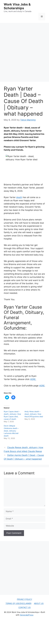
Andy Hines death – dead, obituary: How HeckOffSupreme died (33, 414)
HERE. (33, 379)
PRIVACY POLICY (24, 599)
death (19, 197)
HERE (42, 385)
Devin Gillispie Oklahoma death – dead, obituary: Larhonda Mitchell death (11, 431)
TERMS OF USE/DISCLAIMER (18, 603)
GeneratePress (26, 615)
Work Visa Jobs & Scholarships (17, 6)
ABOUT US (39, 603)
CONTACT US (24, 607)
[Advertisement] (24, 49)
